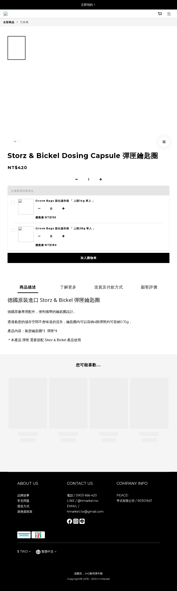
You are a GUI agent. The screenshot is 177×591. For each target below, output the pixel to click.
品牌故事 (23, 495)
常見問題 (23, 501)
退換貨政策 (24, 511)
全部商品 (8, 22)
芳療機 (24, 22)
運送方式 (23, 506)
